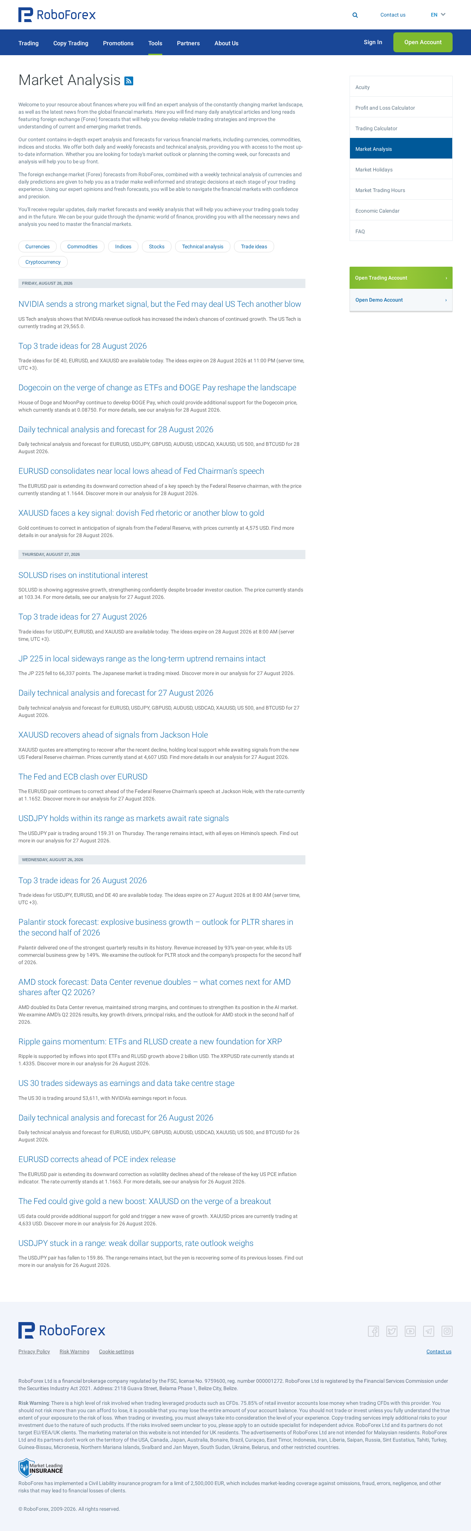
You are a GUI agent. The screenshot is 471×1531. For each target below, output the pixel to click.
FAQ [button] (360, 231)
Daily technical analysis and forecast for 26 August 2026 (115, 1117)
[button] (57, 14)
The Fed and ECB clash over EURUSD (83, 776)
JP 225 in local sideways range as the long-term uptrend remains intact (142, 658)
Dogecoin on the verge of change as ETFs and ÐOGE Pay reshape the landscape (157, 387)
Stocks (156, 246)
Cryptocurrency (43, 262)
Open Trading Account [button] (381, 278)
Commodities (82, 246)
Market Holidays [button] (374, 170)
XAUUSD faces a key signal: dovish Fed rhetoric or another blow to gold (141, 513)
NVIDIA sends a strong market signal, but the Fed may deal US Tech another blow (159, 304)
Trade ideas (254, 246)
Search (240, 15)
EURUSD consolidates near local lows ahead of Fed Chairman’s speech (141, 471)
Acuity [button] (362, 87)
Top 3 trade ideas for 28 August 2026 (82, 346)
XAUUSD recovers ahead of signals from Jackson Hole (113, 734)
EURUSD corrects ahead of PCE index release (97, 1159)
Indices (123, 246)
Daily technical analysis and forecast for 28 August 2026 (115, 429)
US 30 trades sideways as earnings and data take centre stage (126, 1083)
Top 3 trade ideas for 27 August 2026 (82, 616)
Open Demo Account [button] (379, 300)
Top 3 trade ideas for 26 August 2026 (82, 880)
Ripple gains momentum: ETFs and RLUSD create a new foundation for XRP (150, 1041)
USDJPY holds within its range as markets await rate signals (123, 818)
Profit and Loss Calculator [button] (385, 108)
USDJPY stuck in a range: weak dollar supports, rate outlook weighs (136, 1243)
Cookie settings (116, 1351)
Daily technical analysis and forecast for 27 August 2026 (115, 692)
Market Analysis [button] (373, 149)
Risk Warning (74, 1351)
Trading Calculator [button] (376, 128)
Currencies (37, 246)
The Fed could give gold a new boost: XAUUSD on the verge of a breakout (144, 1201)
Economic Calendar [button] (377, 211)
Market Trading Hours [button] (380, 190)
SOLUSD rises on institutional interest (83, 575)
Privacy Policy (34, 1351)
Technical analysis (202, 246)
